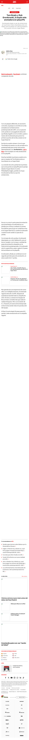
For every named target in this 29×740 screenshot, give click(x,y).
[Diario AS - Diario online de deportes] (14, 2)
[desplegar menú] (2, 2)
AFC (9, 8)
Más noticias (24, 576)
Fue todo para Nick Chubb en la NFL (13, 555)
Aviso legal (8, 688)
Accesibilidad (23, 689)
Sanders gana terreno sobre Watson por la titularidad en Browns (14, 545)
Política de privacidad (15, 688)
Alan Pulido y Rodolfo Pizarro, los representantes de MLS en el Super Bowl (19, 269)
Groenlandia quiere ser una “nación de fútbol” (13, 644)
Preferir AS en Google (12, 59)
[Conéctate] (27, 2)
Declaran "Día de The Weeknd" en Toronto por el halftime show (19, 279)
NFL (2, 5)
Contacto (3, 688)
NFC (13, 8)
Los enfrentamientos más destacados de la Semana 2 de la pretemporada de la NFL (14, 569)
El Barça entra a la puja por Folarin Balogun (18, 614)
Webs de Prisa (22, 697)
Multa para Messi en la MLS (18, 604)
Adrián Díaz (9, 51)
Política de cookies (4, 689)
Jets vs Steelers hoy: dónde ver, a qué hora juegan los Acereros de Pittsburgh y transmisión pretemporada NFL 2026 (14, 563)
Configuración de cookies (14, 689)
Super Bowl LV (14, 266)
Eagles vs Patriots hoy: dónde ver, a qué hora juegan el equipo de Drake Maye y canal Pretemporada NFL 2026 (14, 550)
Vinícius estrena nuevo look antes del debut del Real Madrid (14, 599)
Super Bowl (18, 8)
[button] (2, 59)
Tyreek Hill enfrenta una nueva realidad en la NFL (14, 558)
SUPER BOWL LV (14, 12)
